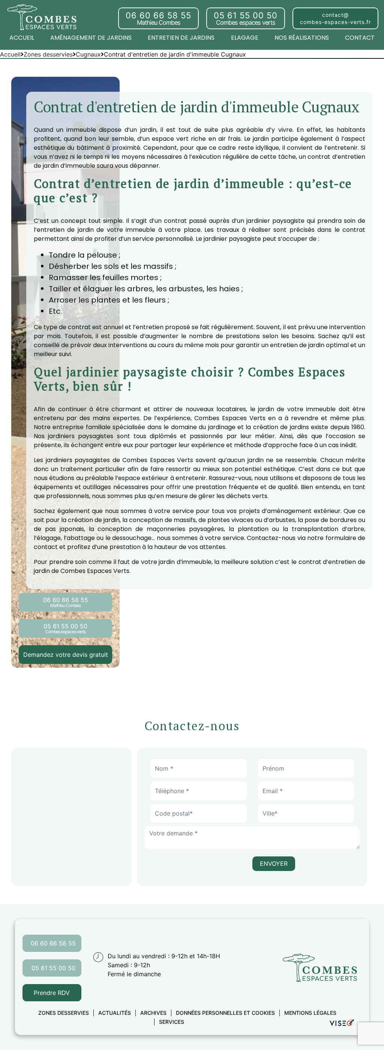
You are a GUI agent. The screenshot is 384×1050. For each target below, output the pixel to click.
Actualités (114, 1013)
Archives (153, 1013)
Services (171, 1022)
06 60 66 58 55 (53, 943)
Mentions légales (310, 1013)
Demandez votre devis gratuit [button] (65, 654)
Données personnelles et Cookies (225, 1013)
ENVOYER (274, 863)
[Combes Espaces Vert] (43, 16)
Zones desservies (63, 1013)
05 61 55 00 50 (53, 968)
